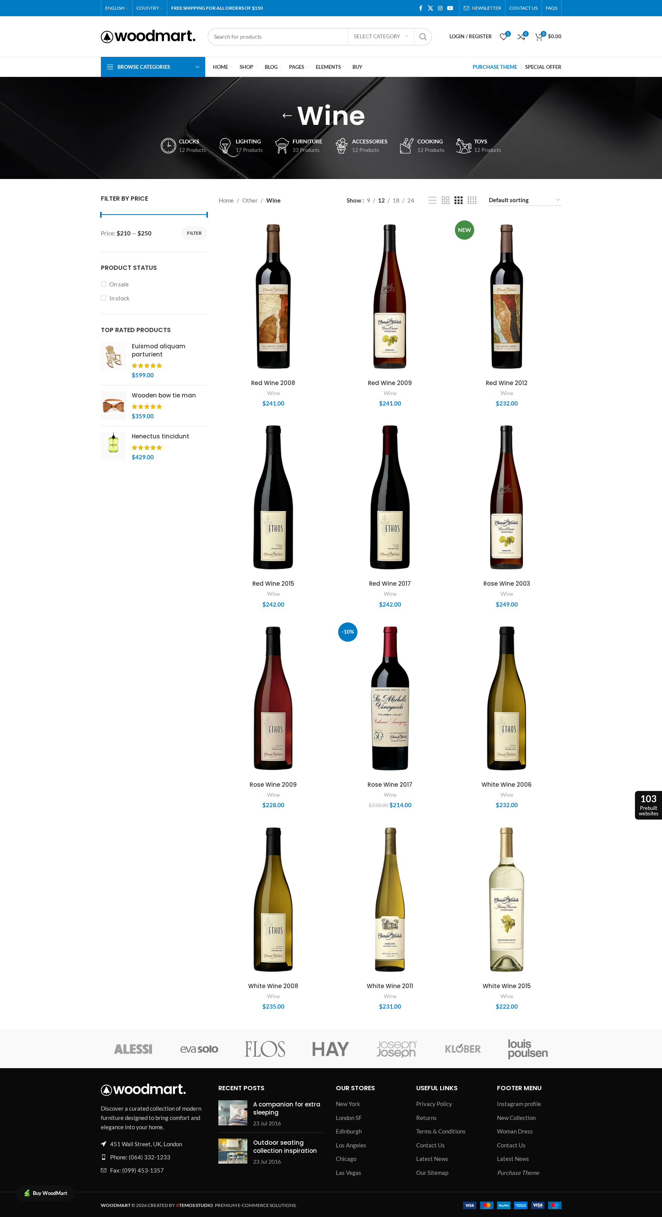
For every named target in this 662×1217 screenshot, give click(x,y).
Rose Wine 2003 (506, 584)
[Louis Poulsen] (528, 1049)
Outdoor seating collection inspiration (285, 1147)
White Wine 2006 (507, 785)
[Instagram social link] (440, 8)
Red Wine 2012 (507, 383)
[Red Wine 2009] (389, 296)
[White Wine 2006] (506, 698)
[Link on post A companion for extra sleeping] (232, 1112)
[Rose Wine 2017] (389, 698)
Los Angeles (351, 1145)
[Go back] (287, 116)
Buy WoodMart (50, 1193)
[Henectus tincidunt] (113, 446)
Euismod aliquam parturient (158, 350)
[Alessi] (134, 1049)
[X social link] (430, 8)
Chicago (346, 1158)
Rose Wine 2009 (273, 785)
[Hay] (331, 1049)
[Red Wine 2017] (389, 497)
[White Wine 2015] (506, 899)
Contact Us (430, 1145)
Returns (426, 1117)
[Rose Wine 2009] (273, 698)
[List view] (432, 200)
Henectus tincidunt (160, 436)
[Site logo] (148, 35)
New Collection (516, 1117)
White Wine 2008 (273, 986)
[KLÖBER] (462, 1049)
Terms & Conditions (441, 1131)
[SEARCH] (423, 37)
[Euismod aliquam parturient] (113, 360)
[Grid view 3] (458, 200)
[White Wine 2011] (389, 899)
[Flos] (265, 1049)
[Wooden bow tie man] (113, 405)
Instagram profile (519, 1103)
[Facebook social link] (420, 8)
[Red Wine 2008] (273, 296)
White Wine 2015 (507, 986)
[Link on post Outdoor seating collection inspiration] (232, 1151)
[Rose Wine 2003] (506, 497)
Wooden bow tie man (164, 395)
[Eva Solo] (199, 1049)
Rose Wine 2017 (390, 785)
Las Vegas (348, 1172)
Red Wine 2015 (273, 584)
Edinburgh (349, 1131)
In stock (119, 298)
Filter (194, 233)
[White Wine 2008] (273, 899)
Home (226, 200)
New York (348, 1103)
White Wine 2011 (390, 986)
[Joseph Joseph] (397, 1049)
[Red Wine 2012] (506, 296)
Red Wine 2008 (273, 383)
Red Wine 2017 (390, 584)
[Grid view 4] (472, 200)
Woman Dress (515, 1131)
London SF (349, 1117)
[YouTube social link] (450, 8)
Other (250, 200)
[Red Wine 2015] (273, 497)
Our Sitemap (432, 1172)
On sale (119, 284)
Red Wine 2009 (390, 383)
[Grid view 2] (445, 200)
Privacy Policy (434, 1103)
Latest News (432, 1158)
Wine (273, 393)
